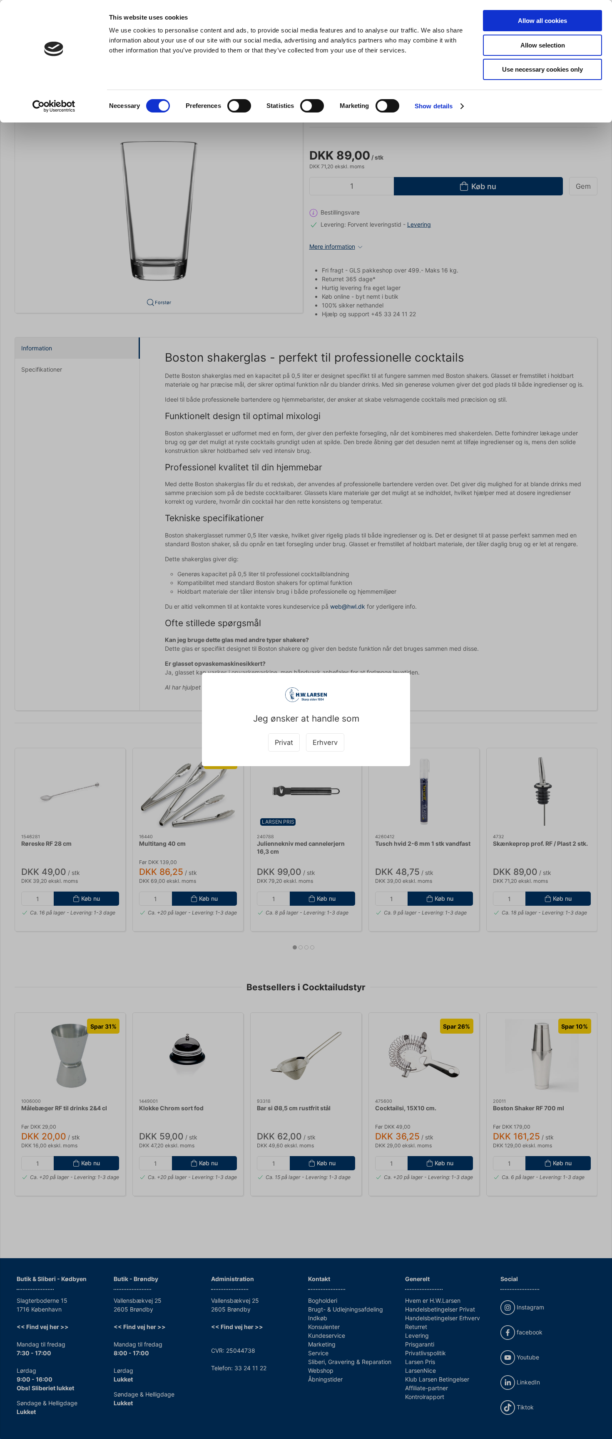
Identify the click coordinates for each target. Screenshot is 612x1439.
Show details (434, 106)
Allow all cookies (542, 20)
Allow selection (542, 45)
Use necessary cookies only (542, 69)
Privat (284, 742)
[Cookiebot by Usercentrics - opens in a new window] (53, 106)
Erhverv (325, 742)
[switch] (239, 105)
